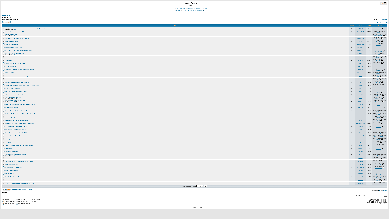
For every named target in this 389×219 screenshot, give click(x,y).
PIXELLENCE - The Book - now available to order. (18, 50)
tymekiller (360, 117)
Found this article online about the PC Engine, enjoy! (19, 132)
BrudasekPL (360, 47)
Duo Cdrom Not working (12, 170)
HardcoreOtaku (360, 167)
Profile (178, 10)
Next (385, 19)
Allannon (360, 151)
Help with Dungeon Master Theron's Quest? (17, 82)
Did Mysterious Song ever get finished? (16, 129)
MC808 (360, 120)
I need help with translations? (13, 176)
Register (206, 8)
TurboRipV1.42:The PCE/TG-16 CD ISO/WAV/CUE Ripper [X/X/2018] (27, 28)
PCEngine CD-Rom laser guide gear (14, 72)
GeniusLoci (360, 60)
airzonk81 (360, 85)
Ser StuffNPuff (360, 31)
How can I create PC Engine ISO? (14, 47)
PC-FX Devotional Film (11, 164)
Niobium (360, 98)
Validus (360, 129)
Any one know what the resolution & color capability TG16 (21, 69)
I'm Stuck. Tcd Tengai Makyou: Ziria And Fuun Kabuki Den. (21, 113)
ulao (361, 142)
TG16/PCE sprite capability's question (15, 154)
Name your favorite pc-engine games (15, 53)
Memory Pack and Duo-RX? (12, 139)
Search (183, 8)
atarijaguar (360, 183)
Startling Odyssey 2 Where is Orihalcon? (16, 110)
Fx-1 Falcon (360, 53)
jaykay (360, 91)
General (6, 15)
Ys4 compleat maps (10, 79)
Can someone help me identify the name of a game (19, 161)
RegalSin (378, 38)
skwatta (360, 82)
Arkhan (378, 123)
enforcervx (360, 148)
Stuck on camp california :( (12, 88)
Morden (360, 57)
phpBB (191, 207)
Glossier (378, 32)
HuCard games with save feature (14, 57)
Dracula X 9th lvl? (10, 180)
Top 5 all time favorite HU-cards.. (14, 97)
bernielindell (360, 66)
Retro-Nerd (378, 152)
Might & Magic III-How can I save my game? (17, 120)
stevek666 (360, 94)
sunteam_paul (360, 38)
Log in (206, 10)
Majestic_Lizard (378, 98)
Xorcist (360, 41)
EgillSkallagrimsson (360, 72)
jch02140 (360, 161)
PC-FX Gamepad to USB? (12, 41)
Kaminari (378, 117)
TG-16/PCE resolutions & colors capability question (19, 76)
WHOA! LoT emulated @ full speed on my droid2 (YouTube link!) (22, 85)
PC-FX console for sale (11, 107)
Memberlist (190, 8)
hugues (378, 161)
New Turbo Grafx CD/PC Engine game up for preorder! (19, 123)
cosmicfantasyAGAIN (360, 135)
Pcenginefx (360, 164)
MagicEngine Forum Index (19, 22)
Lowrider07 (360, 176)
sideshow (360, 101)
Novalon (361, 158)
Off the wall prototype (11, 34)
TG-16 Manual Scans (10, 66)
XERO (360, 63)
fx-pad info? (8, 142)
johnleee (378, 85)
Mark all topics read (382, 22)
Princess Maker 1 (9, 173)
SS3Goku (360, 132)
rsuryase (360, 110)
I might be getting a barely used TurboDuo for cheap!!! (20, 104)
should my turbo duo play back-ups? (15, 63)
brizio (360, 34)
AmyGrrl (360, 104)
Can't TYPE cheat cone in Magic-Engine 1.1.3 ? (17, 91)
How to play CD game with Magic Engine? (16, 117)
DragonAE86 (378, 95)
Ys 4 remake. (8, 60)
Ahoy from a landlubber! (12, 44)
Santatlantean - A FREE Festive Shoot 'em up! (17, 38)
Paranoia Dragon (360, 123)
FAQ (177, 8)
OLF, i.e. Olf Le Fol (360, 139)
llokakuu (378, 67)
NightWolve (360, 28)
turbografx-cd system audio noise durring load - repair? (20, 183)
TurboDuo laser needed (11, 151)
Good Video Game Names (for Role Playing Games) (19, 145)
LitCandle (360, 145)
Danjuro (378, 145)
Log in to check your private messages (192, 10)
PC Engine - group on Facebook (14, 167)
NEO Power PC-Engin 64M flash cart (15, 100)
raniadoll (378, 73)
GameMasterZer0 (378, 35)
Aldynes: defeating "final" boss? (14, 94)
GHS (360, 76)
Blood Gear (8, 158)
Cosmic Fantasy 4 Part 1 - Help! (13, 135)
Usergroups (198, 8)
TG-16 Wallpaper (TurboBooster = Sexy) (16, 126)
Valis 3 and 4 (8, 148)
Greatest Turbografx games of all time (15, 31)
